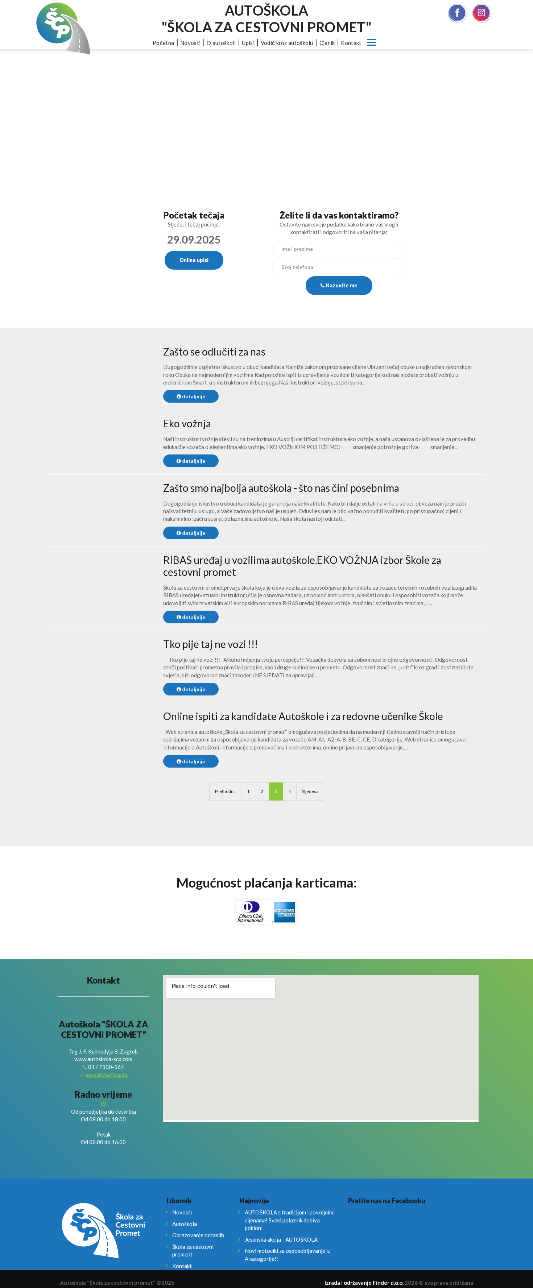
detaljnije (193, 396)
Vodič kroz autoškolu (287, 43)
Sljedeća (310, 791)
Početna (163, 43)
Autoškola (184, 1224)
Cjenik (327, 43)
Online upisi (193, 260)
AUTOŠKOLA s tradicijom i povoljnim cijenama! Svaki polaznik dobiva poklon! (289, 1220)
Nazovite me (341, 285)
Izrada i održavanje (364, 1282)
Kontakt (351, 43)
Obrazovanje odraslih (198, 1235)
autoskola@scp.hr (106, 1074)
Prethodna (225, 791)
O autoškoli (221, 43)
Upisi (248, 43)
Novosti (190, 43)
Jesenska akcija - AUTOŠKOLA (281, 1239)
